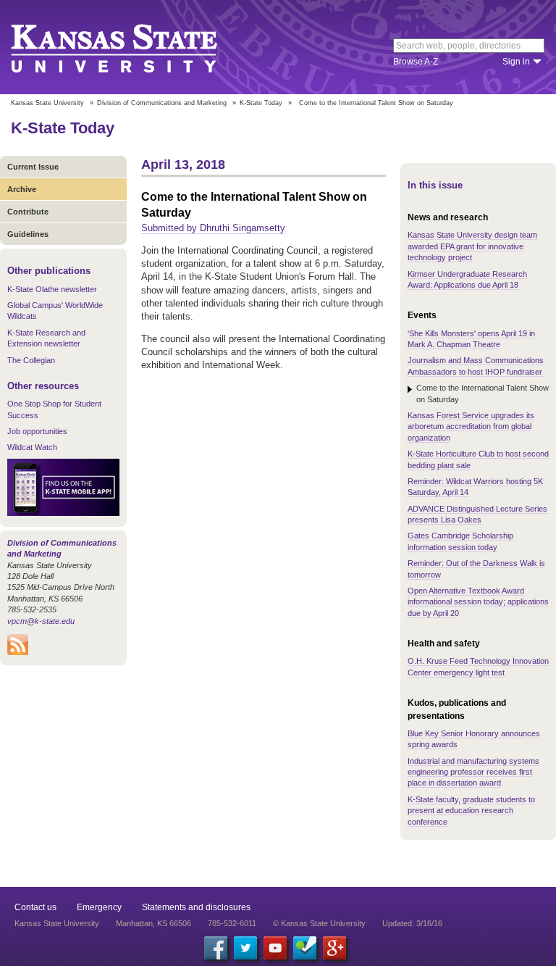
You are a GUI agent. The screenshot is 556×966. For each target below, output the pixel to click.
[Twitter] (245, 947)
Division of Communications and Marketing (162, 103)
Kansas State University (132, 47)
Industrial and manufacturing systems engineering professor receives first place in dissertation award (473, 772)
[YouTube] (275, 947)
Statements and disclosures (196, 907)
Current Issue (33, 166)
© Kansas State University (319, 923)
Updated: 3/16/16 (412, 923)
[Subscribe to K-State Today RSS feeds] (17, 652)
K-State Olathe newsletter (52, 289)
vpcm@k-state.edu (41, 621)
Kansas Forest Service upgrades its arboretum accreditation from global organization (471, 426)
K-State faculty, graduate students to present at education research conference (471, 810)
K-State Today (261, 103)
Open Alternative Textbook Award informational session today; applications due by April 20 (478, 601)
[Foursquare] (304, 947)
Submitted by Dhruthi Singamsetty (213, 227)
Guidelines (28, 234)
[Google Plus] (334, 947)
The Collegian (31, 360)
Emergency (99, 907)
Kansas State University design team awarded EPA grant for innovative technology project (472, 246)
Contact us (35, 907)
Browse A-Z (415, 62)
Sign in (516, 62)
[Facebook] (215, 947)
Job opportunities (37, 431)
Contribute (28, 211)
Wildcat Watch (32, 447)
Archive (21, 189)
